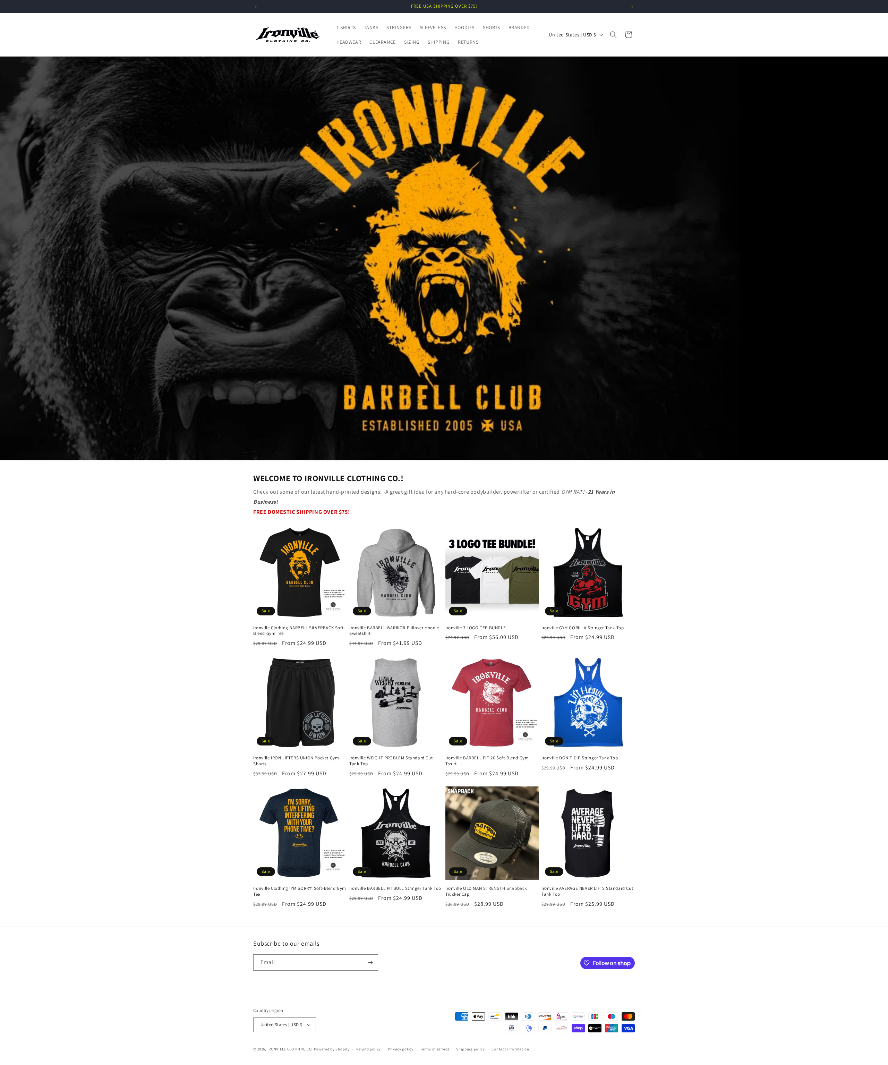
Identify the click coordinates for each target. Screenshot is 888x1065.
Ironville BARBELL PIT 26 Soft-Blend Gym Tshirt (487, 761)
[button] (613, 34)
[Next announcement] (632, 6)
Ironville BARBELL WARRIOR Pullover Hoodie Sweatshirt (394, 631)
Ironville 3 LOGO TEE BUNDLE (475, 628)
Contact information (510, 1049)
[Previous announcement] (255, 6)
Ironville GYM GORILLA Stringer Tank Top (582, 628)
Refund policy (368, 1049)
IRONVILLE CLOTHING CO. (290, 1049)
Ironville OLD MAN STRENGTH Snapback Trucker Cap (486, 891)
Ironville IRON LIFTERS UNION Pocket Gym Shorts (296, 761)
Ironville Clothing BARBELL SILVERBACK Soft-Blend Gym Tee (299, 631)
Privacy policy (400, 1049)
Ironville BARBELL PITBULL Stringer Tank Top (395, 888)
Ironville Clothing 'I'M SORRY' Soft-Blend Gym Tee (299, 891)
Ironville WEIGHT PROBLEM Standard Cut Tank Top (391, 761)
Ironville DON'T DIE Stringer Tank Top (579, 758)
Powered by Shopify (332, 1049)
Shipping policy (470, 1049)
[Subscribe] (370, 962)
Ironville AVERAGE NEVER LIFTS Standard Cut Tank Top (587, 891)
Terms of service (434, 1049)
